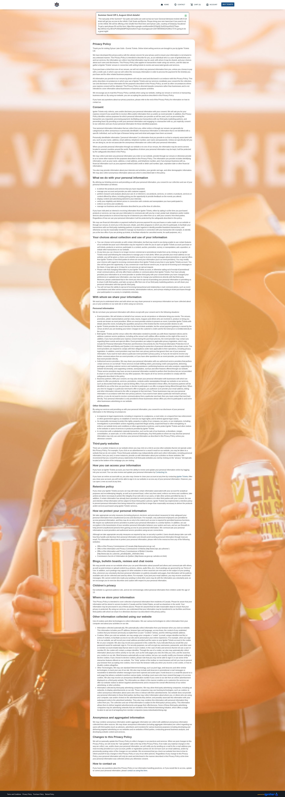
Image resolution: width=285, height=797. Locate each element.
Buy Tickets (228, 4)
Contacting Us (161, 472)
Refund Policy (49, 794)
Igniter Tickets (182, 476)
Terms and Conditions (14, 794)
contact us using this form (137, 770)
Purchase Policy (38, 794)
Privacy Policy (27, 794)
